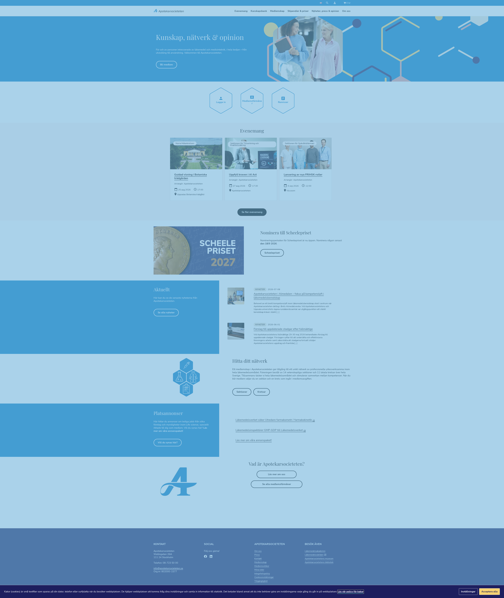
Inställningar (468, 591)
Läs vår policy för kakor (351, 591)
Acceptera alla (489, 591)
